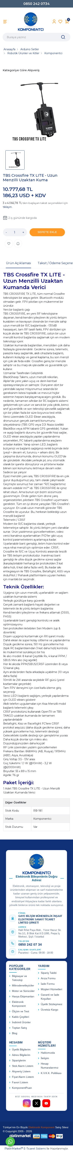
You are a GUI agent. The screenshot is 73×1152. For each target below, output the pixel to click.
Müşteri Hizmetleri (51, 989)
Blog (14, 1033)
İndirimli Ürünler (21, 1022)
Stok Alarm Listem (22, 1066)
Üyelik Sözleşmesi (51, 1004)
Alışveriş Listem (21, 1071)
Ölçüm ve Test (20, 1011)
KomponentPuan (22, 1087)
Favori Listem (20, 1082)
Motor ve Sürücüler (23, 991)
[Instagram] (27, 1103)
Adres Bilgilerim (21, 1055)
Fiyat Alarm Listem (23, 1077)
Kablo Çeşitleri (20, 1016)
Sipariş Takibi (49, 972)
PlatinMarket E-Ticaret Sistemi (25, 1148)
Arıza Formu (48, 978)
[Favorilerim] (60, 21)
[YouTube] (46, 1103)
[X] (36, 1103)
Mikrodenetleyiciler (23, 985)
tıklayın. (7, 207)
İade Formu (48, 983)
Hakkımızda (48, 1052)
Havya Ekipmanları (23, 996)
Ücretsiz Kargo (49, 1009)
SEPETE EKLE (47, 232)
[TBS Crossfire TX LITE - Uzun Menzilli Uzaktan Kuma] (36, 112)
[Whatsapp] (10, 1141)
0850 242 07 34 (30, 944)
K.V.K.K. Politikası (51, 1073)
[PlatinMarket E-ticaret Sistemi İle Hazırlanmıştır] (20, 1136)
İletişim (45, 1058)
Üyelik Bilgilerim (21, 1049)
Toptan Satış (19, 1027)
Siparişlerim (19, 1060)
